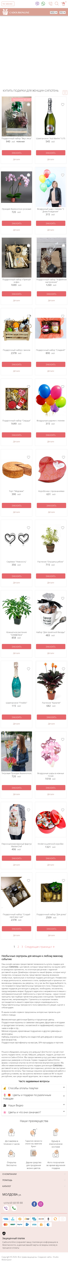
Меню (9, 3)
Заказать (17, 152)
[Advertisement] (34, 53)
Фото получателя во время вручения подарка (55, 1165)
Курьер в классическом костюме (55, 1144)
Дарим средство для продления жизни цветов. (33, 1165)
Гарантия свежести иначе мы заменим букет (33, 1144)
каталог (6, 1186)
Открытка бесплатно (11, 1164)
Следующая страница (38, 947)
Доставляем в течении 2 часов (11, 1142)
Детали (16, 159)
